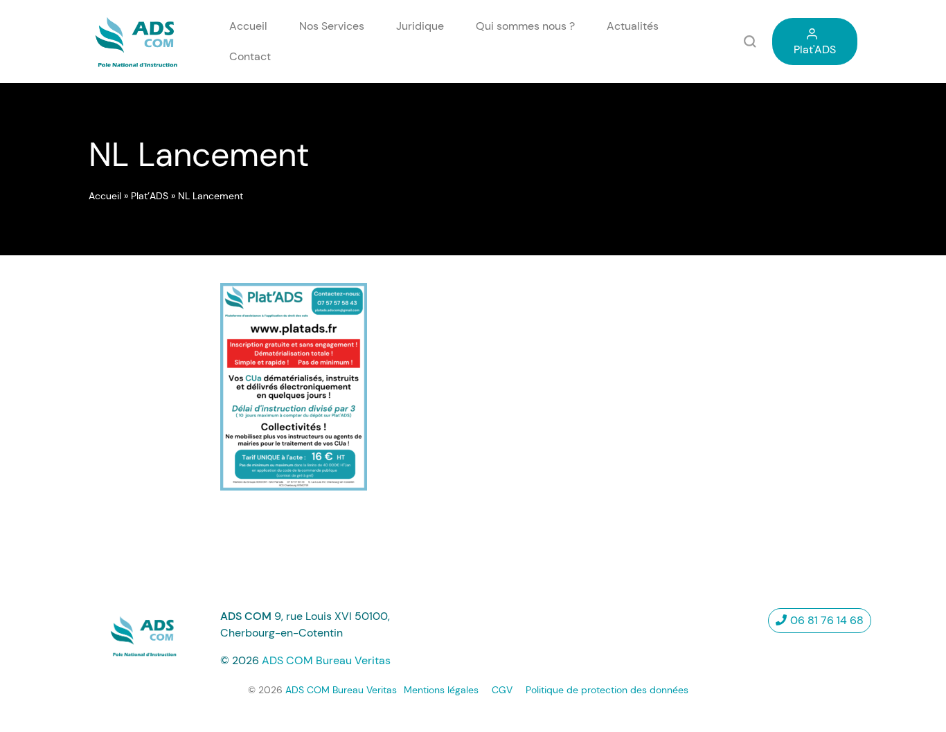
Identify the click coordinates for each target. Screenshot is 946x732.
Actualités (633, 26)
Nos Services (331, 26)
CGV (502, 690)
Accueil (248, 26)
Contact (250, 56)
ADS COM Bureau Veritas (326, 660)
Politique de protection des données (607, 690)
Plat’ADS (149, 196)
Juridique (420, 26)
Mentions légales (441, 690)
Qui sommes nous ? (525, 26)
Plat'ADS (815, 49)
